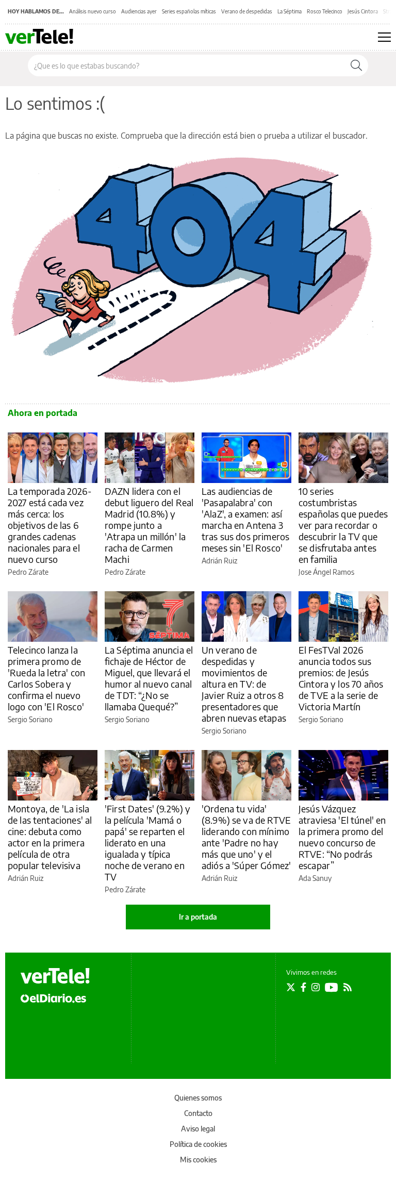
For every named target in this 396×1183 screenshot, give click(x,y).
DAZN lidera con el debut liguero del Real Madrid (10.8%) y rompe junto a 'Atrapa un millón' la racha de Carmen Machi (149, 525)
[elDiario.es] (53, 997)
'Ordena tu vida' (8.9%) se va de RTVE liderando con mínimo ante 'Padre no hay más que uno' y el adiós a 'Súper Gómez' (246, 837)
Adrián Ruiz (219, 560)
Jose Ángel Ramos (326, 572)
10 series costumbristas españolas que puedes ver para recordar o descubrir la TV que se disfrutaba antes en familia (343, 525)
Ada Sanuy (315, 878)
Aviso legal (198, 1128)
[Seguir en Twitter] (290, 987)
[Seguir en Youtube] (331, 987)
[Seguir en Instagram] (315, 987)
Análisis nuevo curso (92, 11)
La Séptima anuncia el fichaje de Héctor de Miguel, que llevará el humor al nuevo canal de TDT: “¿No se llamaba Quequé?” (149, 678)
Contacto (198, 1113)
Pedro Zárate (28, 572)
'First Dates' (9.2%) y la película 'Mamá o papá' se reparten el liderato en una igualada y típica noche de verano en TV (147, 842)
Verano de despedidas (246, 11)
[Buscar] (356, 65)
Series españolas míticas (189, 11)
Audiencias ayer (139, 11)
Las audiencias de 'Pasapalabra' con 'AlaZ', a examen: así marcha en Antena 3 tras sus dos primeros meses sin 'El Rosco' (245, 519)
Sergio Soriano (30, 719)
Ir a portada (198, 916)
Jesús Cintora (363, 11)
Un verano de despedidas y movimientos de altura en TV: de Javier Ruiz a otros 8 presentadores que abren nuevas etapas (244, 684)
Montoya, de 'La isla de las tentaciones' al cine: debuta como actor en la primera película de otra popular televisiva (50, 837)
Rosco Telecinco (324, 11)
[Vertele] (55, 976)
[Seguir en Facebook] (303, 987)
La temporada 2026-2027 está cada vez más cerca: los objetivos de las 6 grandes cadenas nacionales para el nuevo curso (50, 525)
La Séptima (289, 11)
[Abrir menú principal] (384, 37)
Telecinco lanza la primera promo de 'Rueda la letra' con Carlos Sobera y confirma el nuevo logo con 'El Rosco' (46, 678)
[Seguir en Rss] (347, 987)
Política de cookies (198, 1144)
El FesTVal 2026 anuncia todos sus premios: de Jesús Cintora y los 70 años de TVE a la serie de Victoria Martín (341, 678)
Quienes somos (198, 1097)
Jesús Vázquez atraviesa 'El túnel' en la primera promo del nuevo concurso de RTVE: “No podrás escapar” (342, 837)
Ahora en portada (42, 413)
